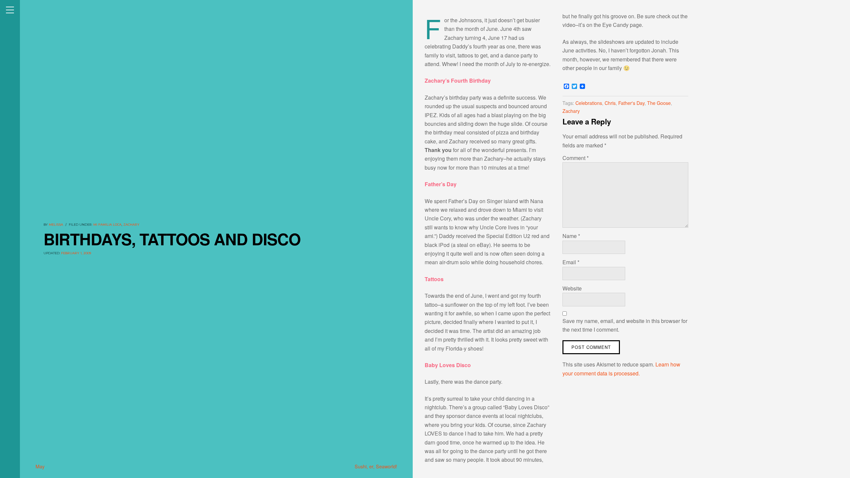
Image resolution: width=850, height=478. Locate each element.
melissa (56, 224)
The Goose (659, 102)
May (40, 466)
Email (570, 262)
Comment (575, 158)
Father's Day (631, 102)
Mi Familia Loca (107, 224)
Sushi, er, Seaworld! (376, 466)
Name (571, 236)
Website (572, 288)
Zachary (131, 224)
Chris (610, 102)
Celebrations (588, 102)
